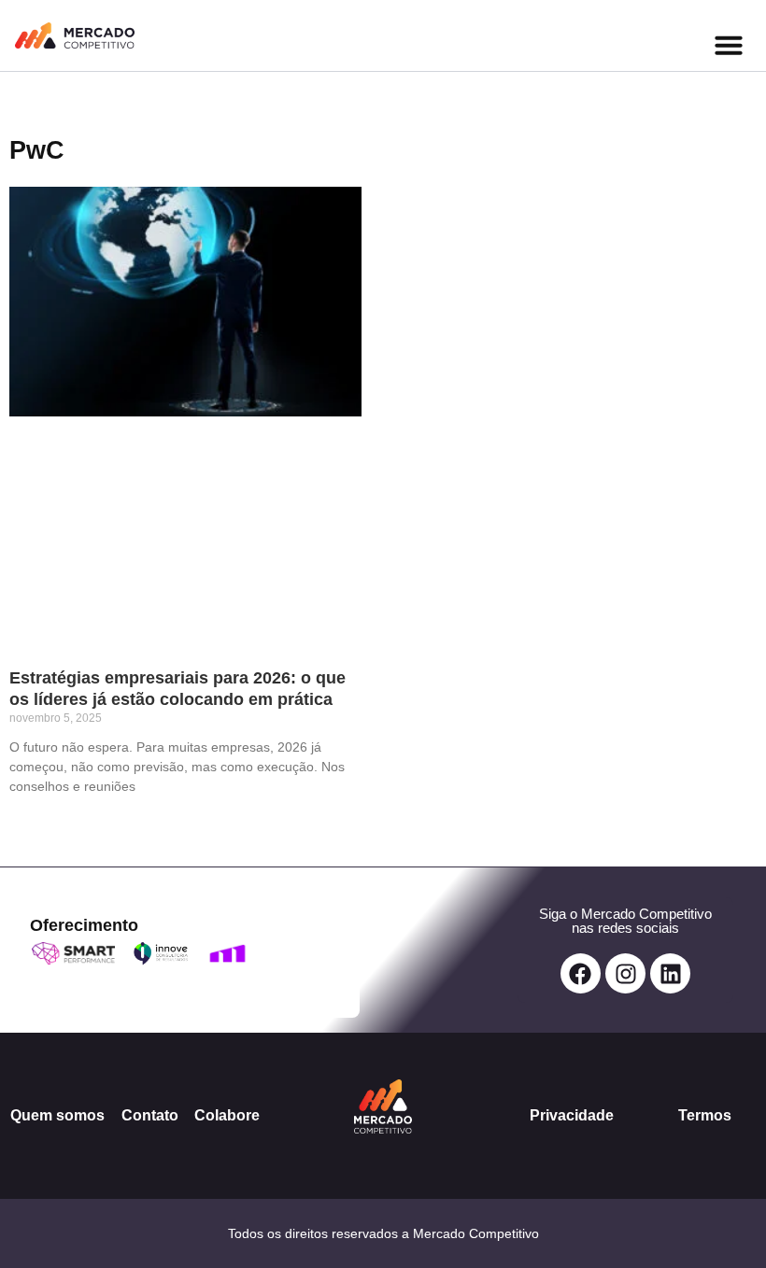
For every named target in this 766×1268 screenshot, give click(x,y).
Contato (149, 1115)
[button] (728, 44)
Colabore (227, 1115)
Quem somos (57, 1115)
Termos (704, 1115)
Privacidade (572, 1115)
